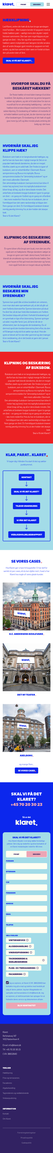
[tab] (16, 854)
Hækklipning (8, 1073)
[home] (8, 4)
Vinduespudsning (9, 1098)
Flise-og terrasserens (11, 1078)
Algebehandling (9, 1088)
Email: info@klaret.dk (12, 1045)
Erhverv (37, 4)
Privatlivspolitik (26, 1137)
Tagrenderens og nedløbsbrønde (16, 1093)
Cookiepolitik (26, 1143)
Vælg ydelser (12, 935)
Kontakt (6, 1113)
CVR (7, 882)
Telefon (9, 925)
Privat (23, 4)
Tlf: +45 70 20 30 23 (12, 1049)
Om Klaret (7, 1118)
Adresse (9, 903)
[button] (47, 4)
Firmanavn (10, 893)
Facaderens (7, 1083)
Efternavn (10, 871)
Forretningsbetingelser (26, 1132)
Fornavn (10, 861)
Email (8, 914)
